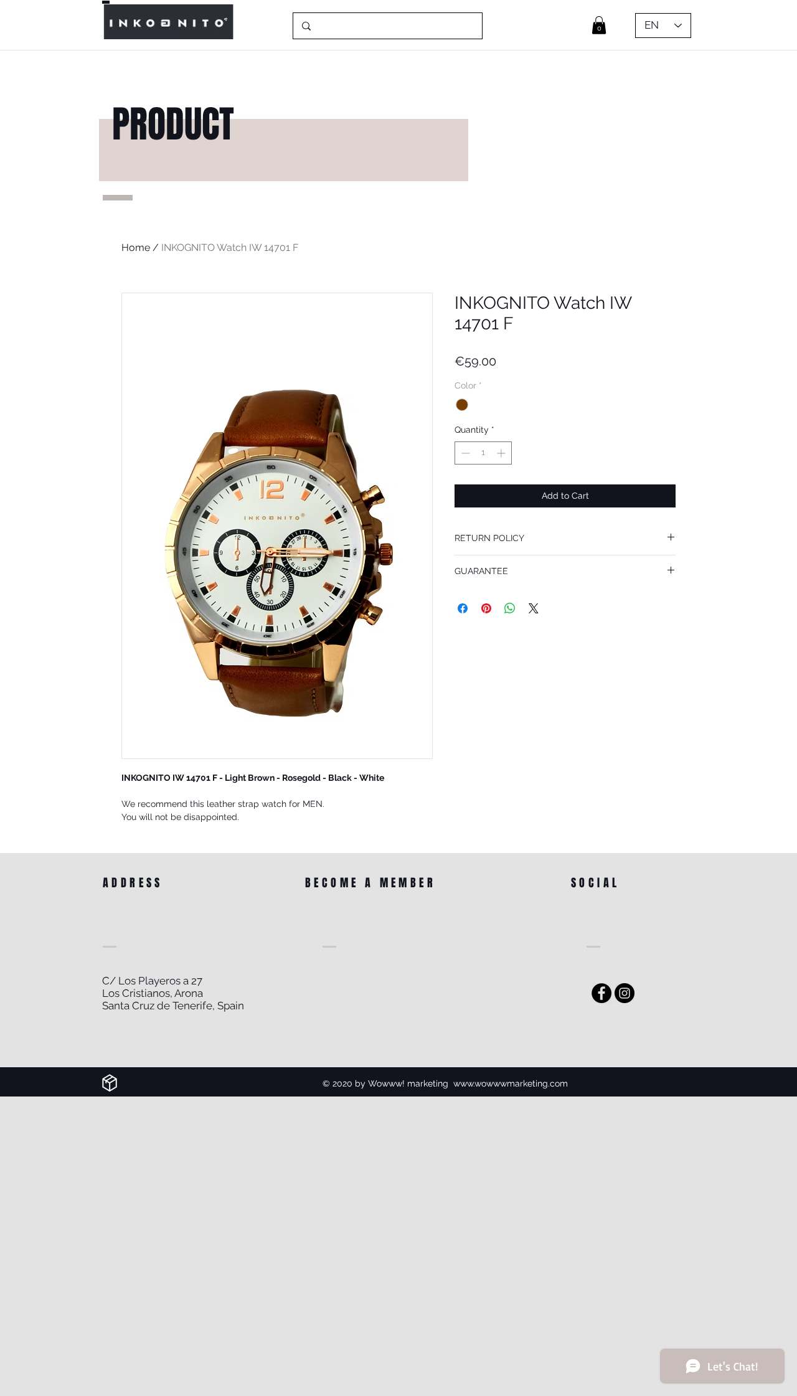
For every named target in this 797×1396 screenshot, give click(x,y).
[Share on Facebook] (462, 608)
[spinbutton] (483, 453)
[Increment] (502, 453)
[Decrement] (464, 453)
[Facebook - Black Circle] (601, 993)
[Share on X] (533, 608)
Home (135, 247)
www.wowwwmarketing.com (510, 1083)
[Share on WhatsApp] (509, 608)
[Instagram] (624, 993)
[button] (599, 25)
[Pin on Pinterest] (486, 608)
